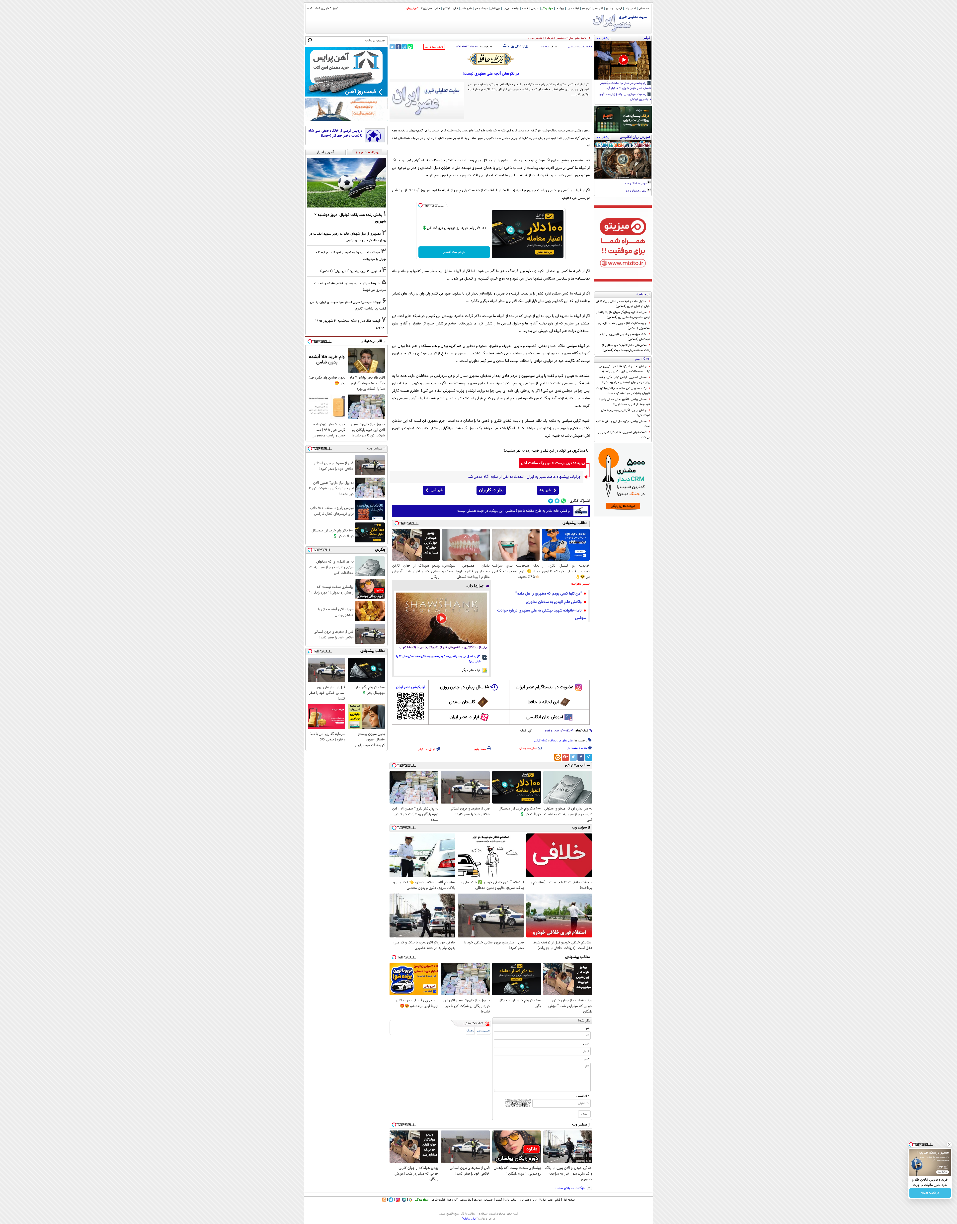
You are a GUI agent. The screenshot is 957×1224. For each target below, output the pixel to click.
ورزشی (506, 8)
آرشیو (619, 8)
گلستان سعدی (462, 702)
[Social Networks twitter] (557, 501)
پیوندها (478, 1200)
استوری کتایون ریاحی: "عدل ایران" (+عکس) (350, 271)
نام (587, 1028)
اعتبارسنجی (483, 1031)
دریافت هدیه (930, 1193)
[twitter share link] (392, 46)
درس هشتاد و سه (636, 183)
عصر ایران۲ (546, 1200)
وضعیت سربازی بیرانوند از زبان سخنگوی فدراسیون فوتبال (625, 97)
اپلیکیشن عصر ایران (410, 687)
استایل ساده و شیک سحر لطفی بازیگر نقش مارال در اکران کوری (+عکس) (623, 303)
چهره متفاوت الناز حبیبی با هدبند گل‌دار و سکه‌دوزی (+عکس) (624, 325)
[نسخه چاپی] (504, 46)
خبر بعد (545, 490)
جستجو (609, 8)
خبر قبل (437, 490)
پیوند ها (560, 8)
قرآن (455, 8)
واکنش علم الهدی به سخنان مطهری (554, 602)
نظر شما (584, 1021)
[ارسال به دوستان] (508, 46)
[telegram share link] (404, 46)
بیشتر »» (604, 38)
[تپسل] (420, 205)
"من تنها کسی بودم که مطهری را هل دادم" (548, 594)
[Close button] (949, 1144)
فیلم (437, 8)
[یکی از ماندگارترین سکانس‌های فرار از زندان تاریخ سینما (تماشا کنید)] (441, 618)
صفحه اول (643, 8)
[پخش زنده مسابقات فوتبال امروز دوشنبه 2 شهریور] (346, 182)
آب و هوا (586, 8)
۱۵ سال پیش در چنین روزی (464, 687)
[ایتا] (557, 757)
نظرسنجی (598, 8)
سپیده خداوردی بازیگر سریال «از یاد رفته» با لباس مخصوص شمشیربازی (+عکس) (623, 314)
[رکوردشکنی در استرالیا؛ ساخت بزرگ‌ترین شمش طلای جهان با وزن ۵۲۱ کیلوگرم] (622, 60)
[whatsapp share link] (410, 46)
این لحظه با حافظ (543, 702)
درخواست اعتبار (454, 252)
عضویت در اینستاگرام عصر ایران (544, 687)
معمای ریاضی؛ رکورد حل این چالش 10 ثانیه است (623, 423)
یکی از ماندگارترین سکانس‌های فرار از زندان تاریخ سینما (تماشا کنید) (443, 647)
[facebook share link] (398, 46)
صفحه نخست (585, 47)
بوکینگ (470, 1031)
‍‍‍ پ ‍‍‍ (522, 45)
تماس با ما (630, 8)
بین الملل (495, 8)
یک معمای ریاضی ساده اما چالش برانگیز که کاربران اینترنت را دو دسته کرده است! (623, 391)
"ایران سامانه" (470, 1219)
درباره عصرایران (528, 1200)
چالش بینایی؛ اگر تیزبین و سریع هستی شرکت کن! (625, 412)
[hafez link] (491, 59)
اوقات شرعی (573, 8)
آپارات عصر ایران (464, 717)
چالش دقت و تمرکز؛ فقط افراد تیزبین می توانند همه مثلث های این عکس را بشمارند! (624, 369)
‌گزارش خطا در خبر (434, 47)
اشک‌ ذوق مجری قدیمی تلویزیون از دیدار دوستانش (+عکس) (625, 336)
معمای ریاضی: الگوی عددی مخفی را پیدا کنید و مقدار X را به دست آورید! (624, 402)
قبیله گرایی (540, 740)
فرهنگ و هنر (481, 8)
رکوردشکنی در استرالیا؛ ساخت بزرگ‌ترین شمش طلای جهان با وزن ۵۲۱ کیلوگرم (625, 86)
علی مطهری (566, 740)
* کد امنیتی (582, 1096)
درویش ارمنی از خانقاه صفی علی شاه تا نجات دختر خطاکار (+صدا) (335, 133)
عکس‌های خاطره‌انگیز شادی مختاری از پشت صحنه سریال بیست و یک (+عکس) (626, 347)
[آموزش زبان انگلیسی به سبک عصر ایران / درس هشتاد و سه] (622, 159)
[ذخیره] (512, 46)
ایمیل (586, 1043)
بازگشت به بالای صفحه (570, 1188)
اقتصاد (525, 8)
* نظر (586, 1059)
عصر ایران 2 (426, 8)
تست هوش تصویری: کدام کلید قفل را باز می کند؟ (624, 434)
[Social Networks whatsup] (563, 501)
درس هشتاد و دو (636, 191)
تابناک (553, 740)
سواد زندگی (547, 8)
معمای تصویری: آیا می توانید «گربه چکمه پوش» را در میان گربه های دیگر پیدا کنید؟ (624, 380)
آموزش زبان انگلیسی (544, 717)
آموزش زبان (412, 8)
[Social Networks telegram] (550, 501)
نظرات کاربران (491, 490)
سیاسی (535, 8)
